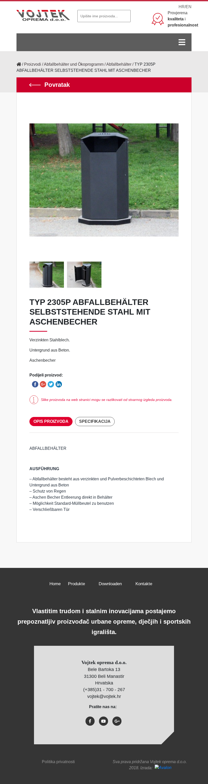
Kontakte (143, 583)
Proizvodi (32, 64)
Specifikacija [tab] (95, 421)
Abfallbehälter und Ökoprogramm (73, 64)
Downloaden (110, 583)
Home (55, 583)
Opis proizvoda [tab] (50, 421)
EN (189, 7)
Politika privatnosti (58, 762)
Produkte (76, 583)
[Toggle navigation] (182, 42)
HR (182, 7)
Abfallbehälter (118, 64)
